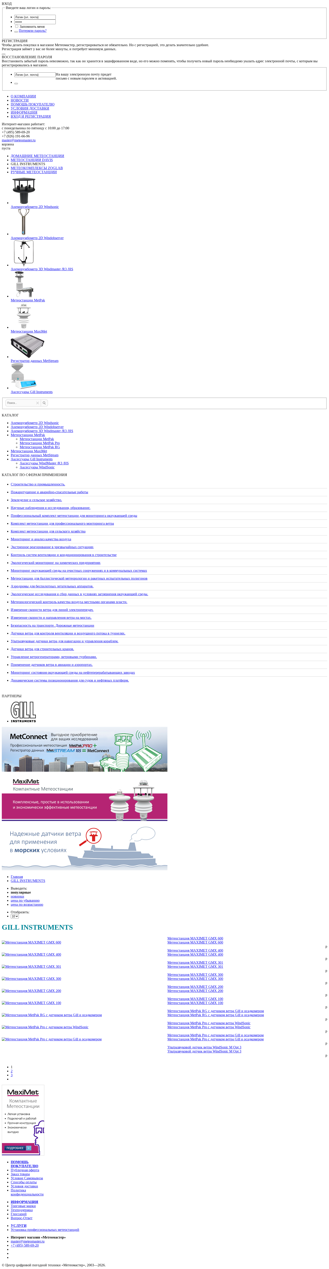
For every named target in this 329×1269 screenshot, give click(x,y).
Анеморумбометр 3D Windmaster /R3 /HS (42, 431)
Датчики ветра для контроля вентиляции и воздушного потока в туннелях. (68, 633)
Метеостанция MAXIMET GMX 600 (195, 938)
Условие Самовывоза (27, 1178)
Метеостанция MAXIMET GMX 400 (195, 950)
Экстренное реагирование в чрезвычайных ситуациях (52, 547)
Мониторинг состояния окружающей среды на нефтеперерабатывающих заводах (73, 672)
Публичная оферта (25, 1170)
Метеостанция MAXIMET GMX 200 (195, 987)
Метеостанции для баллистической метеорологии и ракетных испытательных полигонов (79, 578)
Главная (17, 877)
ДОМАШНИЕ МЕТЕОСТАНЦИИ (37, 156)
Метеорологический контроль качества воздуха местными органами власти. (69, 602)
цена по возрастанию (27, 904)
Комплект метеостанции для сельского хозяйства (48, 531)
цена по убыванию (25, 900)
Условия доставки (24, 1186)
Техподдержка (22, 1210)
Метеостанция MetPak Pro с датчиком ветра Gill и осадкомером (215, 1035)
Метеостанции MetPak (28, 435)
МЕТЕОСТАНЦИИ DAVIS (32, 160)
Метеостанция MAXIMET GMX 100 (195, 999)
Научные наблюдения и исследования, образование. (50, 508)
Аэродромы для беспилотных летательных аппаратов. (52, 586)
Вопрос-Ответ (21, 1218)
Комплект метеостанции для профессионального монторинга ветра (62, 523)
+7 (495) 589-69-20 (25, 1245)
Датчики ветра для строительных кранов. (42, 649)
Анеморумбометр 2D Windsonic (35, 423)
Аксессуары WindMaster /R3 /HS (44, 463)
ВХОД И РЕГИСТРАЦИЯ (31, 116)
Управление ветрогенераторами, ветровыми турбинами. (54, 657)
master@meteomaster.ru (19, 140)
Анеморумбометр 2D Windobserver (37, 427)
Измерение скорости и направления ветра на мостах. (51, 617)
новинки (17, 896)
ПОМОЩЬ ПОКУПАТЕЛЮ (32, 104)
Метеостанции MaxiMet (29, 451)
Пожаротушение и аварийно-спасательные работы (49, 492)
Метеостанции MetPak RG (40, 447)
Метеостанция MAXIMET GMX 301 (195, 962)
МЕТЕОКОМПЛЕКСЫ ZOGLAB (37, 168)
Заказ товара (20, 1174)
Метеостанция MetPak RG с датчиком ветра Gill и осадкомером (215, 1011)
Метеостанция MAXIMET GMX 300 (195, 975)
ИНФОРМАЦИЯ (24, 112)
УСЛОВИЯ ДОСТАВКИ (30, 108)
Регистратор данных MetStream (34, 455)
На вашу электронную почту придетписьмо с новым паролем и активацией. (86, 76)
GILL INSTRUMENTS (28, 881)
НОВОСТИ (20, 100)
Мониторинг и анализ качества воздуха (41, 539)
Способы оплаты (24, 1182)
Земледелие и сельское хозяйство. (36, 500)
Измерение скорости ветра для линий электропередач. (52, 610)
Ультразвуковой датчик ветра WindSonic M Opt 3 (204, 1047)
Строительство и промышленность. (38, 484)
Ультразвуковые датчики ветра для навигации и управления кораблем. (64, 641)
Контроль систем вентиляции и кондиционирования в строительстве (64, 555)
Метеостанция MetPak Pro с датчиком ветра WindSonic (208, 1023)
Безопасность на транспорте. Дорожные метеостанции (52, 625)
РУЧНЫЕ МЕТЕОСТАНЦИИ (34, 172)
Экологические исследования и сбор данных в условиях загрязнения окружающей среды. (79, 594)
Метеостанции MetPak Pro (40, 443)
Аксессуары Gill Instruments (32, 459)
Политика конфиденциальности (27, 1192)
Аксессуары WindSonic (37, 467)
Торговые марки (23, 1206)
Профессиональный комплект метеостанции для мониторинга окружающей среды (74, 516)
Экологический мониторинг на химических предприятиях (55, 563)
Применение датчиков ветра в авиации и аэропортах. (52, 665)
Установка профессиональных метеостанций (45, 1230)
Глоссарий (19, 1214)
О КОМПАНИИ (23, 96)
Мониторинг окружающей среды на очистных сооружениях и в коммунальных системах (79, 570)
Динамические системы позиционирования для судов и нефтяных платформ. (70, 680)
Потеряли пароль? (33, 30)
